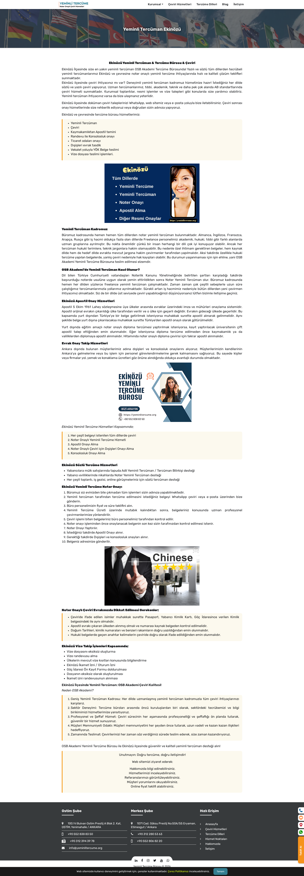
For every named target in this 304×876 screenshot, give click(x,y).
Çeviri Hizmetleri (179, 4)
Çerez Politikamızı (178, 871)
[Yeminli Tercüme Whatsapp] (168, 860)
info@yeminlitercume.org (84, 848)
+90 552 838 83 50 (79, 834)
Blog (225, 4)
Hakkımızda (211, 844)
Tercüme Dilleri (206, 4)
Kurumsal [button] (154, 4)
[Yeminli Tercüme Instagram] (148, 860)
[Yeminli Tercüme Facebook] (142, 860)
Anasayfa (210, 824)
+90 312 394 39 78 (80, 841)
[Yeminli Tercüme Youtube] (161, 860)
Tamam (220, 871)
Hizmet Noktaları (215, 839)
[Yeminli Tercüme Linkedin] (136, 860)
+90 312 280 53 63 (148, 834)
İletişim (239, 4)
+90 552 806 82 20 (148, 841)
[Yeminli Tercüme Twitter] (155, 860)
